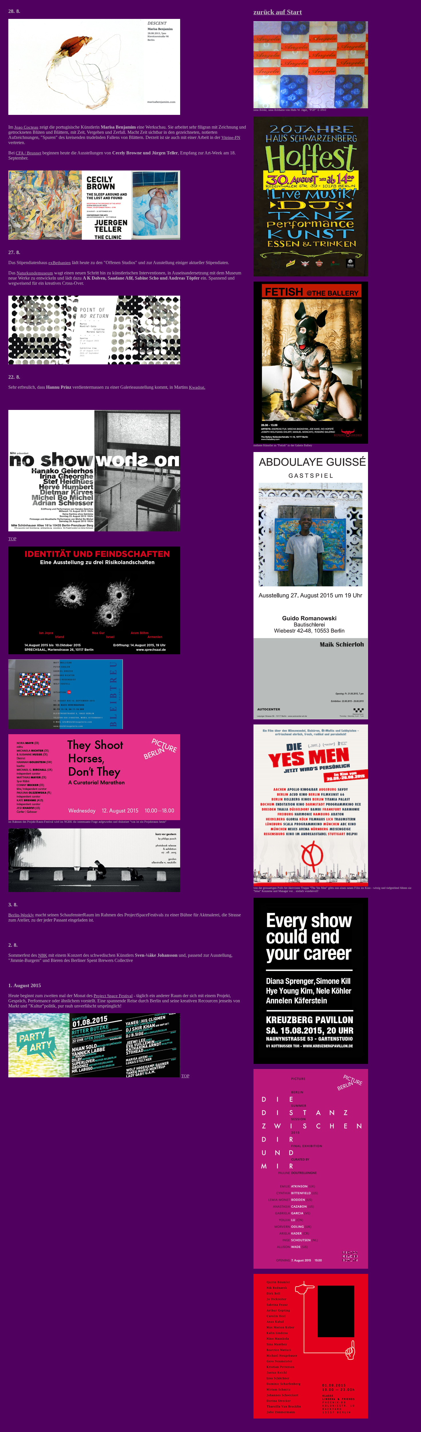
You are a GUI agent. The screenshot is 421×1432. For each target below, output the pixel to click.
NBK (42, 955)
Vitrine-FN (230, 137)
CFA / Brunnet (28, 153)
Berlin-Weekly (21, 915)
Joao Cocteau (26, 127)
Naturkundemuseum (35, 273)
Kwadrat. (197, 387)
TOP (12, 539)
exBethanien (59, 262)
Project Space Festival (113, 995)
